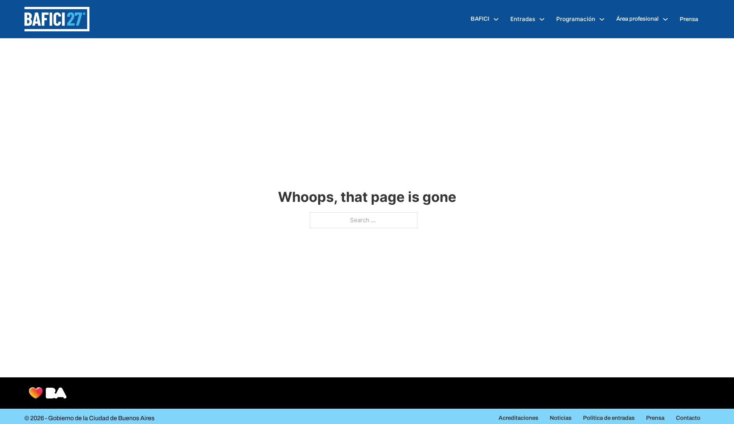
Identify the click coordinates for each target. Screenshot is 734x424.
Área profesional (637, 19)
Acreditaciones (518, 418)
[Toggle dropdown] (496, 19)
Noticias (561, 418)
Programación (575, 19)
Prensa (689, 19)
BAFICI (480, 19)
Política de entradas (609, 418)
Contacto (688, 418)
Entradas (522, 19)
